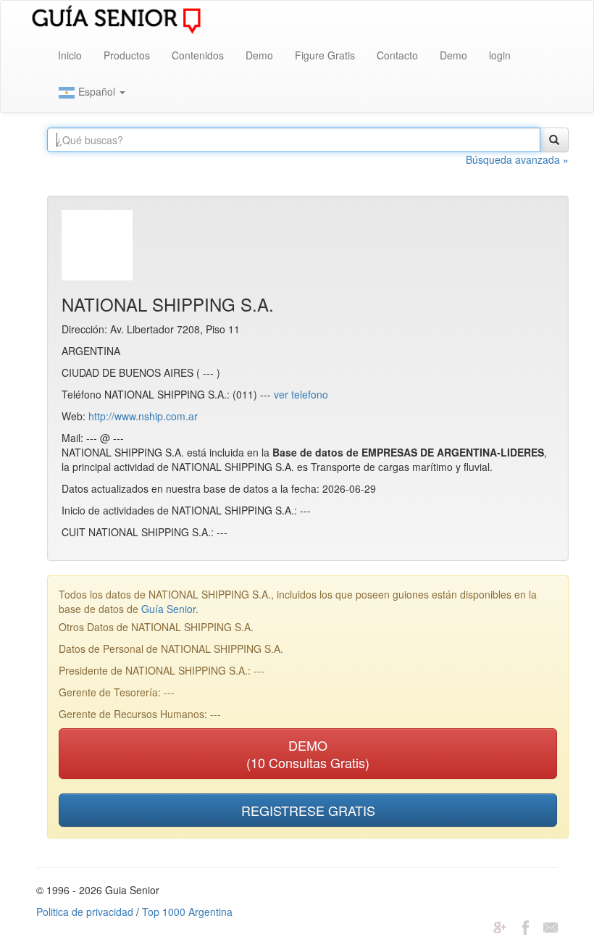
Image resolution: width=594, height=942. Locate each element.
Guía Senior (168, 608)
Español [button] (96, 91)
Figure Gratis (325, 55)
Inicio (70, 55)
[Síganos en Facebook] (525, 926)
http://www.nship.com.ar (143, 416)
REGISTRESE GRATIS (308, 810)
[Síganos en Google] (500, 926)
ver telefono (301, 394)
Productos (127, 55)
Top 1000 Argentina (187, 911)
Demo (259, 55)
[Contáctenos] (550, 926)
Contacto (397, 55)
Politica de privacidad (84, 911)
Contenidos (198, 55)
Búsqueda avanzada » (517, 159)
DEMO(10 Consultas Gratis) (307, 753)
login (500, 55)
